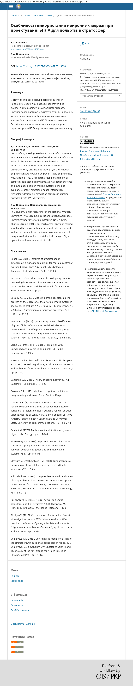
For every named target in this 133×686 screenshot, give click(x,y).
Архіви (26, 15)
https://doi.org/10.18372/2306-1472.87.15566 (41, 66)
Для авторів (17, 605)
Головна (15, 15)
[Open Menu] (10, 6)
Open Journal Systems (23, 623)
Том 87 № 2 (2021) (43, 15)
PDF (87, 43)
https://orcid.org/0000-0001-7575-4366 (27, 49)
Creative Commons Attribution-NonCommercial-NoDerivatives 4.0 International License (96, 155)
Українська (17, 580)
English (15, 575)
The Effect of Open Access (104, 311)
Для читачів (17, 600)
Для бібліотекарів (20, 610)
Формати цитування (92, 95)
